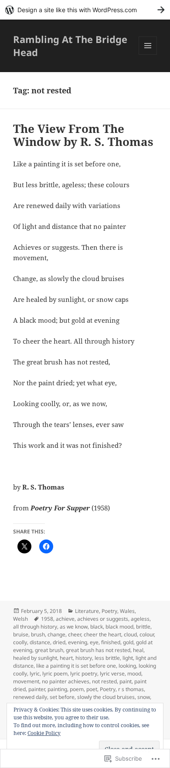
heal (138, 650)
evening (77, 642)
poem (77, 689)
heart (66, 658)
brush (38, 634)
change (56, 634)
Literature (87, 611)
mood (134, 673)
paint (125, 681)
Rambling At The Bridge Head (70, 46)
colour (146, 634)
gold (128, 642)
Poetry (109, 611)
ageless (140, 618)
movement (26, 681)
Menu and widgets (148, 54)
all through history (35, 626)
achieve (65, 618)
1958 (47, 618)
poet (91, 689)
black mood (119, 626)
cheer (74, 634)
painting (57, 689)
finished (110, 642)
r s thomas (131, 689)
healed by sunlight (35, 658)
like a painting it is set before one (76, 665)
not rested (104, 681)
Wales (127, 611)
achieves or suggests (102, 618)
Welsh (20, 618)
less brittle (107, 658)
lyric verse (112, 673)
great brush (49, 650)
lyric (35, 673)
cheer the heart (102, 634)
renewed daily (30, 697)
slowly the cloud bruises (106, 697)
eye (94, 642)
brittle (143, 626)
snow (143, 697)
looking (127, 665)
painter (36, 689)
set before (62, 697)
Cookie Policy (44, 733)
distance (40, 642)
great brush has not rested (98, 650)
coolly (20, 642)
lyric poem (55, 673)
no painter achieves (65, 681)
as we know (74, 626)
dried (59, 642)
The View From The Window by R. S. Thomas (83, 135)
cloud (130, 634)
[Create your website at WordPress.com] (85, 10)
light (127, 658)
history (83, 658)
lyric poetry (83, 673)
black (96, 626)
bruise (20, 634)
